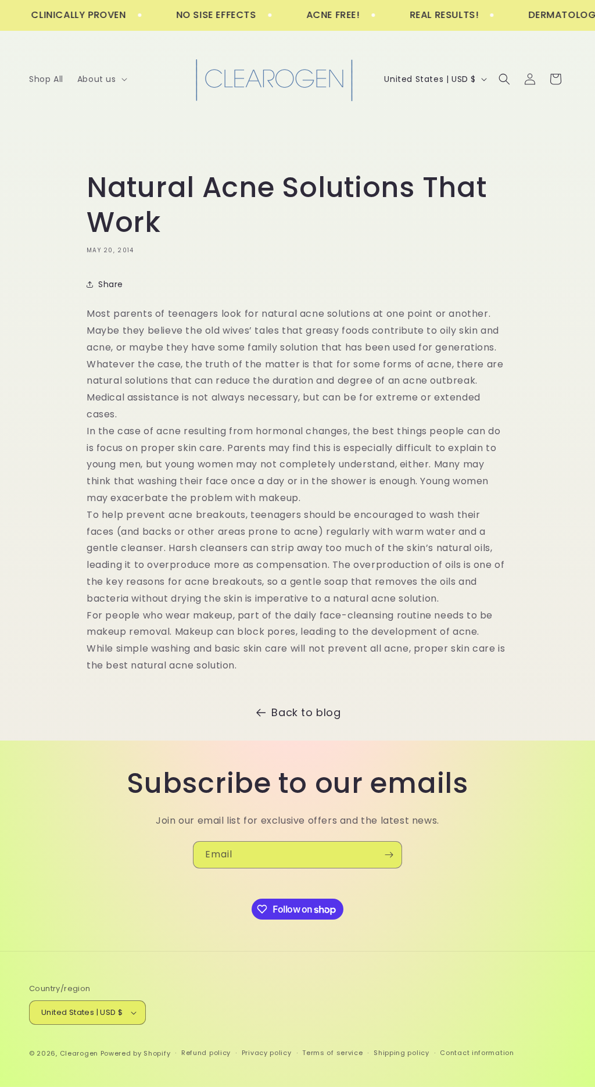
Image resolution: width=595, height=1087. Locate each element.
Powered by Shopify (136, 1053)
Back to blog (305, 712)
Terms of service (332, 1052)
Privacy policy (267, 1052)
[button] (101, 79)
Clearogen (80, 1053)
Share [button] (110, 284)
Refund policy (206, 1052)
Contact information (477, 1052)
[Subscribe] (389, 854)
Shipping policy (401, 1052)
